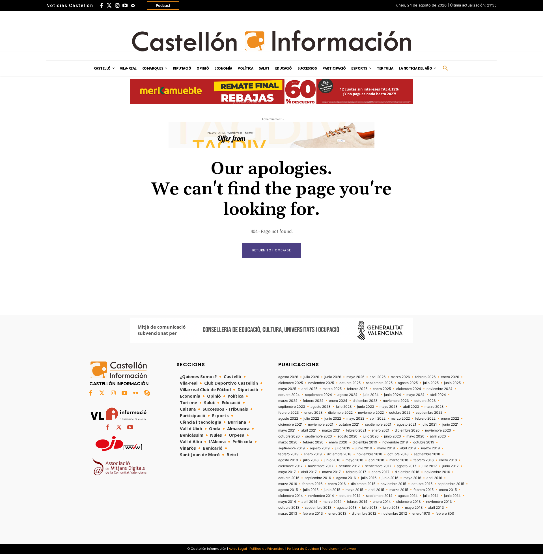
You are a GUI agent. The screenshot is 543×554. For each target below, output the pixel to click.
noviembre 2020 (438, 430)
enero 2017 (380, 472)
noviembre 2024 (439, 389)
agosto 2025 (408, 383)
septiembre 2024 (318, 394)
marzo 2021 (331, 430)
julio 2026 (311, 377)
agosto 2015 (288, 490)
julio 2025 (431, 383)
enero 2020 (338, 442)
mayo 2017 (287, 472)
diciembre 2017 (290, 466)
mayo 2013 (414, 507)
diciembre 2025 (290, 383)
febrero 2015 (423, 490)
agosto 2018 (288, 460)
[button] (445, 68)
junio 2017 (450, 466)
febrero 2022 (425, 418)
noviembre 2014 (321, 495)
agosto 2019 (319, 448)
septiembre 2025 (379, 383)
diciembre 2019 (365, 442)
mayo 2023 (389, 406)
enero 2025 (382, 389)
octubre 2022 (399, 412)
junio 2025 (452, 383)
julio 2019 (342, 448)
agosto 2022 (288, 418)
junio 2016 (390, 478)
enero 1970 (421, 513)
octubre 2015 (421, 484)
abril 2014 (309, 501)
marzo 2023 (434, 406)
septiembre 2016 (318, 478)
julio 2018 (310, 460)
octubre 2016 (288, 478)
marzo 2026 (400, 377)
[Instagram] (117, 5)
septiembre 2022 (429, 412)
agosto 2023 (321, 406)
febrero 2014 (357, 501)
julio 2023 (344, 406)
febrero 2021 (356, 430)
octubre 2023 (425, 400)
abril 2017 (309, 472)
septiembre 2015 (451, 484)
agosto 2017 (406, 466)
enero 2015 (448, 490)
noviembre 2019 (395, 442)
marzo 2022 (400, 418)
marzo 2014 (332, 501)
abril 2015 (376, 490)
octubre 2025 (350, 383)
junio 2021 (450, 424)
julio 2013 (370, 507)
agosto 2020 (347, 436)
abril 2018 (376, 460)
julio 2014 (431, 495)
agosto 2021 (406, 424)
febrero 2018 (423, 460)
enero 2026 (450, 377)
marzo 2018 (398, 460)
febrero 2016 (312, 484)
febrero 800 (445, 513)
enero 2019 (313, 454)
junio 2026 (332, 377)
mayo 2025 (287, 389)
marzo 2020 (288, 442)
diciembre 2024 (408, 389)
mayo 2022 (355, 418)
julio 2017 (429, 466)
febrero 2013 (313, 513)
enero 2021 (380, 430)
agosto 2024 (347, 394)
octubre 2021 (349, 424)
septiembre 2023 (291, 406)
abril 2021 (309, 430)
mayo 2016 (412, 478)
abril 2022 (377, 418)
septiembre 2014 (379, 495)
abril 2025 (309, 389)
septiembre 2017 (378, 466)
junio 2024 (392, 394)
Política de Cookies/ (303, 548)
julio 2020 (371, 436)
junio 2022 (332, 418)
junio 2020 (392, 436)
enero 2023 (313, 412)
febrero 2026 (425, 377)
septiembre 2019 (291, 448)
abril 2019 (408, 448)
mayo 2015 (354, 490)
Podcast (163, 5)
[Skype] (147, 393)
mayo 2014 (287, 501)
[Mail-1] (132, 5)
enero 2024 (338, 400)
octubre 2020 (289, 436)
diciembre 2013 (408, 501)
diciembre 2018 (339, 454)
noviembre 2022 (371, 412)
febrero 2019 (288, 454)
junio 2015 (332, 490)
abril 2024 (438, 394)
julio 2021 (429, 424)
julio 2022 (311, 418)
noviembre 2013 (439, 501)
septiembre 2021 (378, 424)
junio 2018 (332, 460)
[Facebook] (101, 5)
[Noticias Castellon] (271, 40)
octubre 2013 (288, 507)
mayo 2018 (354, 460)
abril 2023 (411, 406)
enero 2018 (448, 460)
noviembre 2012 (394, 513)
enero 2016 (337, 484)
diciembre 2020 (407, 430)
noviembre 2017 (320, 466)
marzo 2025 (332, 389)
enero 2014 (382, 501)
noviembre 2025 (321, 383)
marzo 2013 (287, 513)
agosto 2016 (346, 478)
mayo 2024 (415, 394)
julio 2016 (368, 478)
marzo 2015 (398, 490)
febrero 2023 (288, 412)
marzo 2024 (288, 400)
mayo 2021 (287, 430)
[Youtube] (125, 5)
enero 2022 (450, 418)
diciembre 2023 (365, 400)
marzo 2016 (287, 484)
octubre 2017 (349, 466)
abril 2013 (436, 507)
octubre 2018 (397, 454)
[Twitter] (109, 5)
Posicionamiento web (339, 548)
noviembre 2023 (396, 400)
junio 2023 (365, 406)
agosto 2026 (288, 377)
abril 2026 (377, 377)
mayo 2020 (415, 436)
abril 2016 (434, 478)
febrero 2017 (356, 472)
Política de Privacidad (267, 548)
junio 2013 (391, 507)
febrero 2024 (313, 400)
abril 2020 (438, 436)
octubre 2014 (350, 495)
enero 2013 (337, 513)
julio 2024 (371, 394)
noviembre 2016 (437, 472)
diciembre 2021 (290, 424)
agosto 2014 (408, 495)
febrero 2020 (313, 442)
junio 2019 (363, 448)
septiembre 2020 (318, 436)
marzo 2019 (430, 448)
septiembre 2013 (318, 507)
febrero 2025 (357, 389)
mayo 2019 (386, 448)
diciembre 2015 (363, 484)
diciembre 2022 (340, 412)
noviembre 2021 (320, 424)
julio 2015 (310, 490)
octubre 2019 (423, 442)
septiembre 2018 (427, 454)
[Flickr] (136, 393)
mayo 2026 (355, 377)
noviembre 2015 (393, 484)
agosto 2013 (347, 507)
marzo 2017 (331, 472)
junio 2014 (452, 495)
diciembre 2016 (407, 472)
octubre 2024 (289, 394)
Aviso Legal (238, 548)
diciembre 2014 (290, 495)
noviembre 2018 (369, 454)
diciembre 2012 (364, 513)
